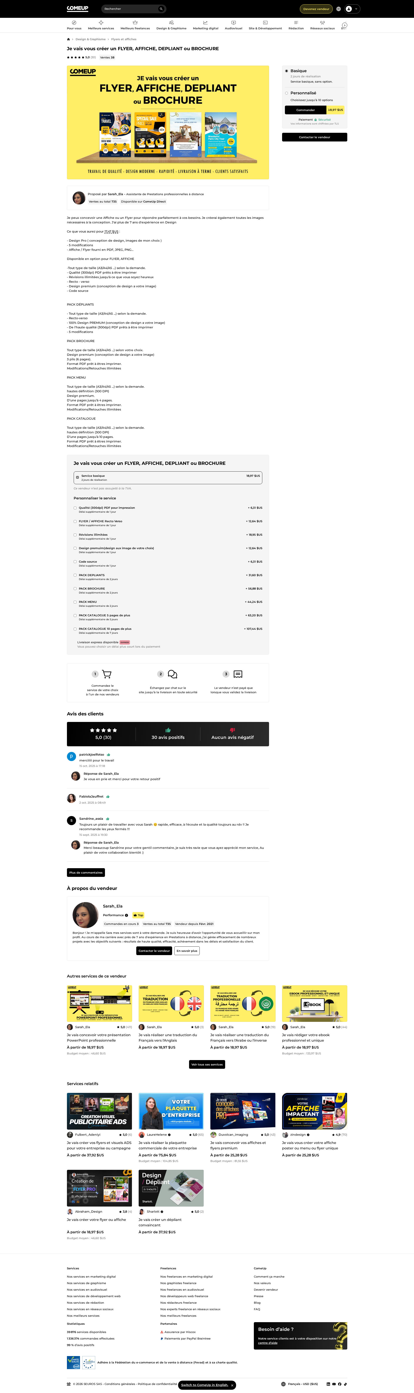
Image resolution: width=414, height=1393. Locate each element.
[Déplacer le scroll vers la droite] (344, 25)
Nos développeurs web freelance (184, 1296)
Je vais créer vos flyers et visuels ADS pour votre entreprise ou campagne (99, 1145)
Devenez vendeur (316, 9)
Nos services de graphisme (86, 1283)
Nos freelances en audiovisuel (182, 1289)
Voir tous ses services (207, 1064)
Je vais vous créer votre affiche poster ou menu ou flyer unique (310, 1145)
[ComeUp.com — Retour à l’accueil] (77, 9)
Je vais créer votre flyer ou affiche (96, 1220)
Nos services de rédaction (85, 1302)
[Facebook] (339, 1384)
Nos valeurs (262, 1283)
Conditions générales (120, 1383)
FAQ (257, 1309)
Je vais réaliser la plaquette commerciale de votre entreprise (168, 1145)
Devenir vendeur (266, 1289)
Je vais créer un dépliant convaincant (160, 1222)
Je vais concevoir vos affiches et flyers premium (238, 1145)
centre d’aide (268, 1342)
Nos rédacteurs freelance (178, 1302)
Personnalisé (303, 93)
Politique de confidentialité (157, 1383)
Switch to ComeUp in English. (204, 1385)
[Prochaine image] (127, 1003)
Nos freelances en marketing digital (186, 1276)
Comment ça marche (269, 1276)
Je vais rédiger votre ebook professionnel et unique (306, 1037)
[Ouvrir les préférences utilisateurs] (356, 9)
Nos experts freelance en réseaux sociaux (190, 1309)
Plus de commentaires (85, 872)
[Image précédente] (71, 1003)
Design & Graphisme (91, 39)
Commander (305, 110)
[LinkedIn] (328, 1384)
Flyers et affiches (123, 39)
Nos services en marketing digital (91, 1276)
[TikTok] (345, 1384)
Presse (258, 1296)
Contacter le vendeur (314, 137)
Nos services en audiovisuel (87, 1289)
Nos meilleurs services (83, 1315)
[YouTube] (334, 1384)
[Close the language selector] (232, 1385)
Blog (257, 1302)
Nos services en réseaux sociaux (90, 1309)
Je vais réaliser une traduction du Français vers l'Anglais (168, 1037)
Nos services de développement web (94, 1296)
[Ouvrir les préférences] (338, 9)
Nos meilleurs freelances (178, 1315)
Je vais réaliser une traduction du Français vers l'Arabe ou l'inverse (239, 1037)
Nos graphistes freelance (178, 1283)
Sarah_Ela (115, 194)
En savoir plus (186, 951)
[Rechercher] (161, 9)
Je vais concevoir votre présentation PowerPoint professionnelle (99, 1037)
